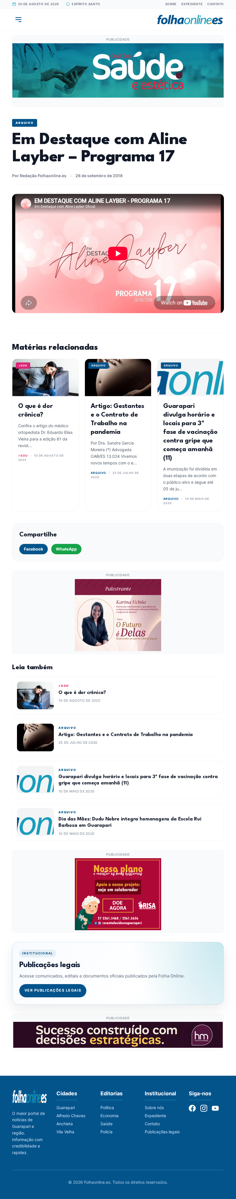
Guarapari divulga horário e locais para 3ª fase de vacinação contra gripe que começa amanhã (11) (190, 432)
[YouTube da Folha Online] (215, 1108)
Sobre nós (154, 1107)
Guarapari (65, 1107)
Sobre (171, 4)
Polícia (106, 1131)
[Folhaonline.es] (190, 19)
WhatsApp (66, 548)
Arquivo (25, 122)
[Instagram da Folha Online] (203, 1108)
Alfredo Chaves (70, 1115)
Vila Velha (65, 1131)
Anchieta (64, 1123)
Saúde (106, 1123)
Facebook (33, 548)
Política (107, 1107)
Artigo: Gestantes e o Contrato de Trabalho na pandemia (125, 734)
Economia (109, 1115)
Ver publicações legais (52, 990)
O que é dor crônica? (82, 692)
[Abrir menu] (18, 19)
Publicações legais (162, 1131)
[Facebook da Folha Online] (192, 1108)
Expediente (192, 4)
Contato (215, 4)
